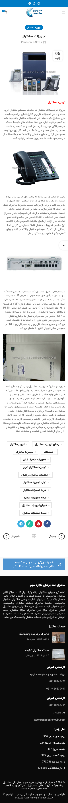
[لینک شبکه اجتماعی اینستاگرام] (38, 3)
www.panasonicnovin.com (49, 720)
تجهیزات (48, 452)
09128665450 (57, 706)
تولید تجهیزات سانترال (34, 482)
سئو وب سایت (35, 794)
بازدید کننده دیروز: (55, 755)
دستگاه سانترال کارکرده (37, 650)
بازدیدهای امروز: (56, 737)
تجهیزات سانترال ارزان (34, 460)
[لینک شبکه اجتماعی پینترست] (38, 523)
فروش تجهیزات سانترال (34, 505)
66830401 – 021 (55, 689)
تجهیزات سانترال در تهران (34, 475)
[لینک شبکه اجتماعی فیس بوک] (47, 523)
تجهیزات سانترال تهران (34, 467)
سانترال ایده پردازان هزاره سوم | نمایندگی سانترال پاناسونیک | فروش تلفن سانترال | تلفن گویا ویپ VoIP (33, 784)
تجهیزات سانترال (34, 27)
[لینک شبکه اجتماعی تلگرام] (29, 3)
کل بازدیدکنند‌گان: (56, 768)
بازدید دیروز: (58, 749)
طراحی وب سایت (55, 794)
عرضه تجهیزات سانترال (34, 498)
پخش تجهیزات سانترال (47, 444)
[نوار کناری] (63, 245)
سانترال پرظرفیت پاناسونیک (34, 634)
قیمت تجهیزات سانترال (34, 513)
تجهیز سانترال (17, 444)
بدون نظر (30, 639)
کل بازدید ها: (58, 762)
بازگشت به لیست (34, 536)
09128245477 (57, 682)
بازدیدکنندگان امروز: (54, 743)
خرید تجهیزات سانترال (34, 490)
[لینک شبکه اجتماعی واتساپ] (34, 3)
